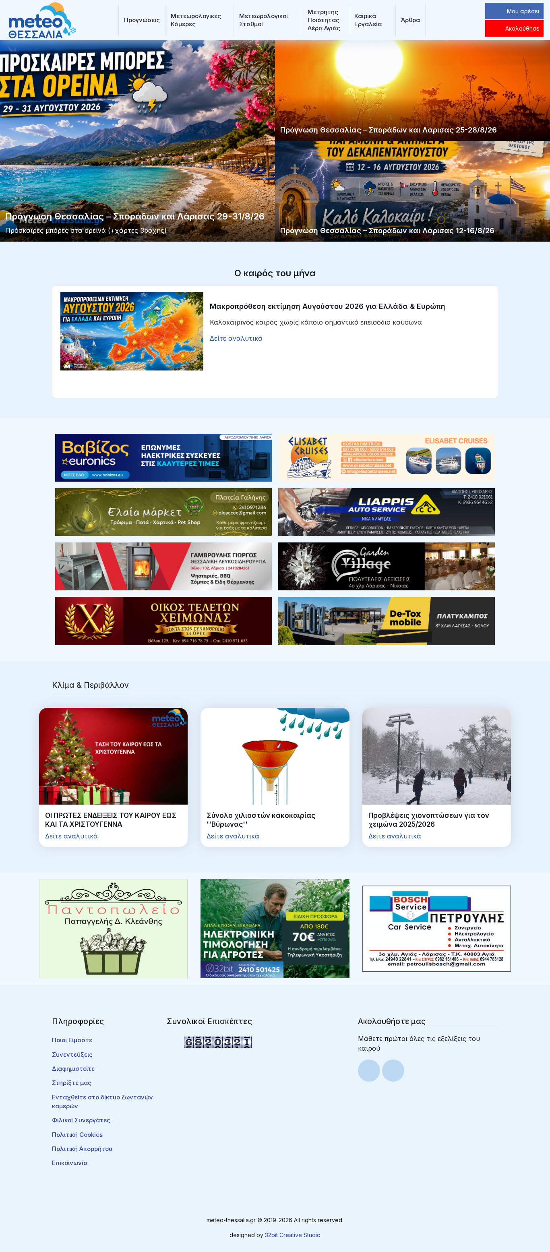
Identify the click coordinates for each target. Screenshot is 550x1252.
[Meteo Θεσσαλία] (42, 19)
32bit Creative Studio (292, 1234)
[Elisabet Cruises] (386, 457)
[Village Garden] (386, 566)
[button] (142, 20)
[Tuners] (275, 928)
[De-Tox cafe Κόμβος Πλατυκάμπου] (386, 620)
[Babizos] (163, 457)
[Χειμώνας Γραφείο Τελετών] (163, 620)
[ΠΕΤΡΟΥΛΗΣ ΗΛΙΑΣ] (436, 928)
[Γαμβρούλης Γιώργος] (163, 566)
